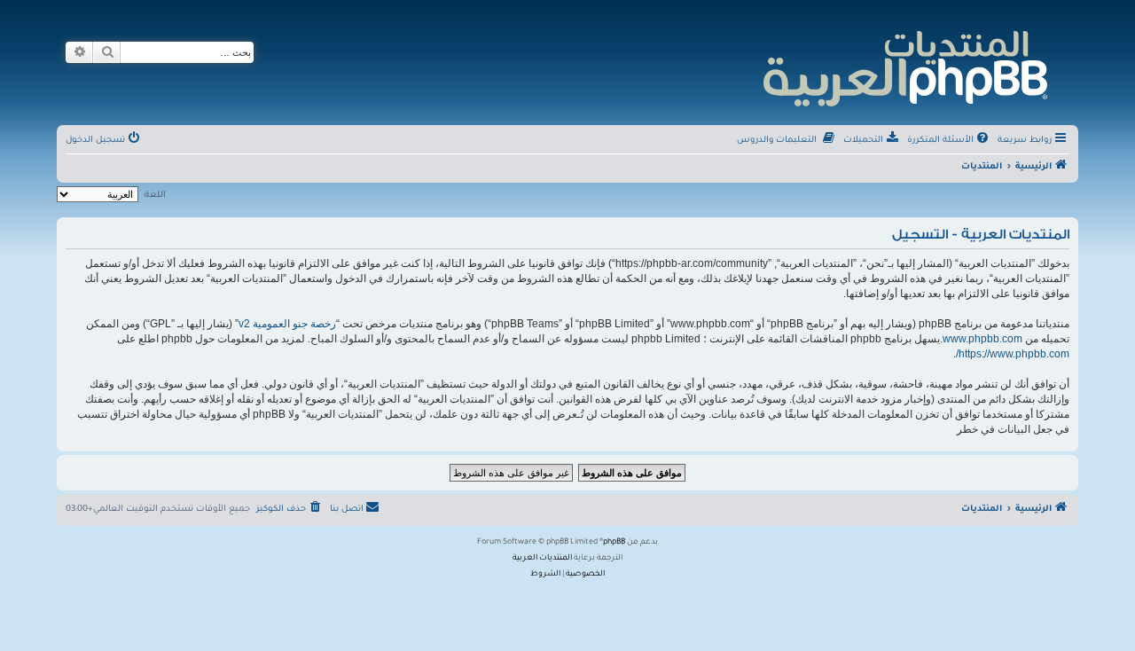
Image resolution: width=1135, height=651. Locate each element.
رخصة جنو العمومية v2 (287, 324)
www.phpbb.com (982, 339)
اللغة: (154, 195)
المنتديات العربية (542, 558)
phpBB (614, 542)
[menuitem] (949, 141)
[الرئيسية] (904, 66)
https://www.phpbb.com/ (1012, 354)
